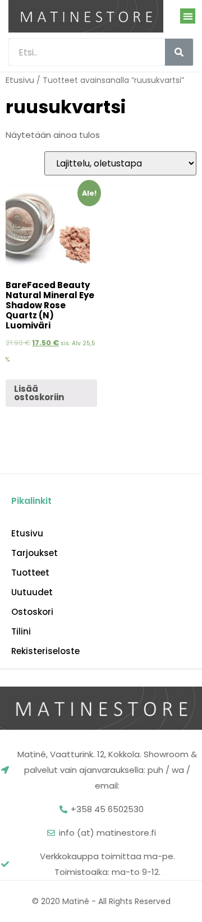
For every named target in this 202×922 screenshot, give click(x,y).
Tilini (21, 631)
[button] (187, 16)
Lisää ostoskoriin (39, 393)
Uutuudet (32, 592)
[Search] (179, 52)
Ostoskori (32, 612)
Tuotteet (30, 572)
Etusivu (20, 80)
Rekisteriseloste (45, 651)
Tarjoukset (34, 553)
